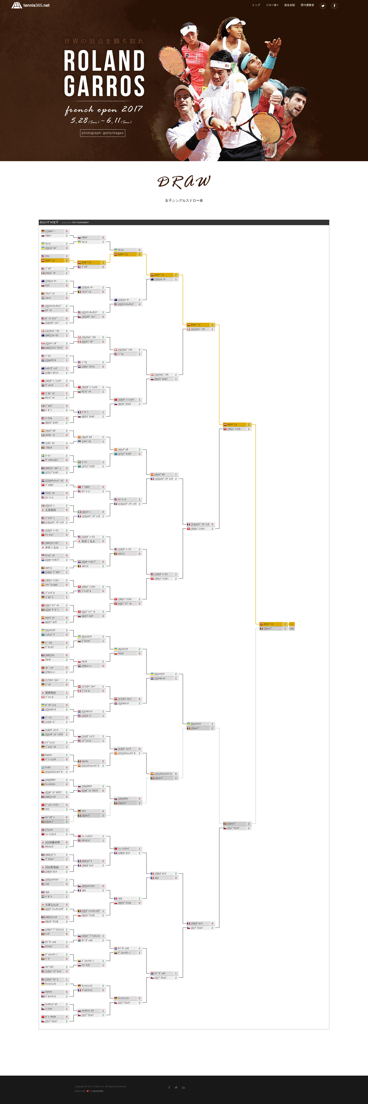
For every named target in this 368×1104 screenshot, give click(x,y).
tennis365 (98, 1091)
